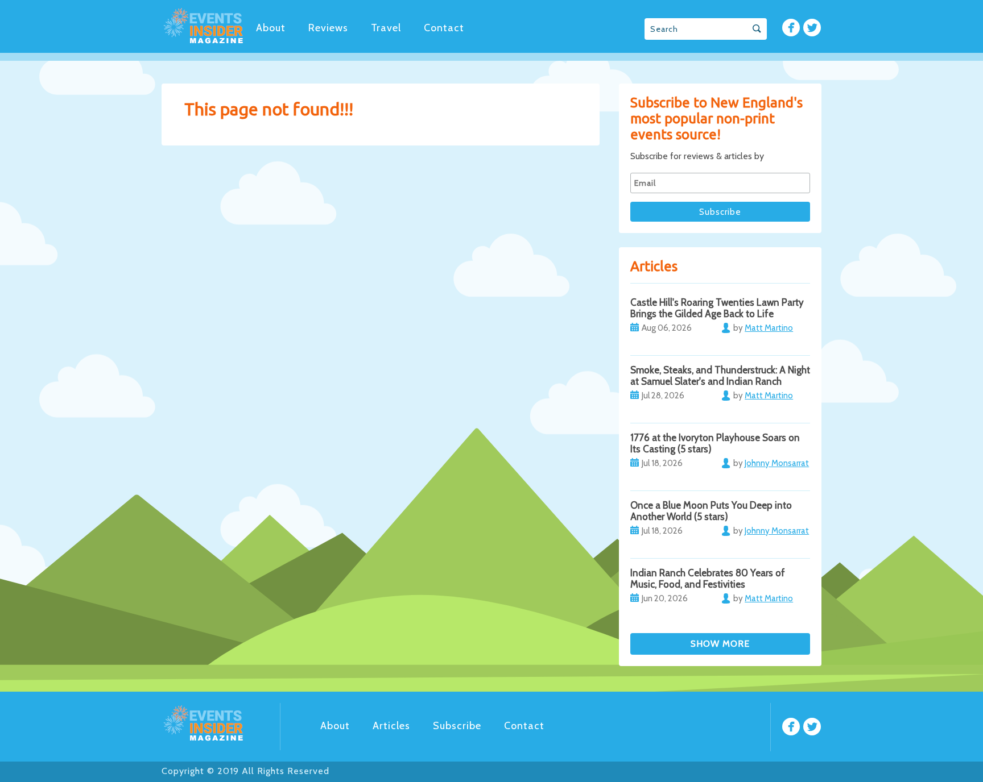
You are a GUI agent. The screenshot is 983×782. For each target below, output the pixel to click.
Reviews (328, 28)
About (271, 28)
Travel (386, 28)
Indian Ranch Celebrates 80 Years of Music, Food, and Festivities (707, 578)
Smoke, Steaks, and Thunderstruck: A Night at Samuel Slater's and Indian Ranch (720, 375)
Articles (391, 725)
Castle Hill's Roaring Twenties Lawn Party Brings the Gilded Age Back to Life (717, 308)
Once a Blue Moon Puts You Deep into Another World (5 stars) (711, 511)
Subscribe (457, 725)
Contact (444, 28)
